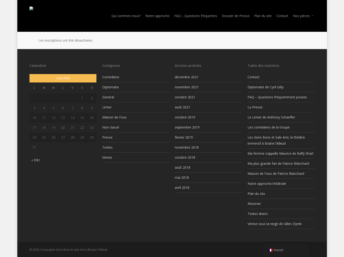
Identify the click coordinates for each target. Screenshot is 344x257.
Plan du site (256, 193)
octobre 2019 (185, 117)
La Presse (255, 107)
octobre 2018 (185, 157)
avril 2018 (182, 187)
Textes (107, 147)
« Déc (35, 160)
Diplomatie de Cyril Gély (266, 87)
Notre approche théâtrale (267, 183)
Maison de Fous (114, 117)
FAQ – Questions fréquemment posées (277, 97)
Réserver (254, 203)
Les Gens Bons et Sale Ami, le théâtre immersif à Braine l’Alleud (276, 140)
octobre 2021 (185, 97)
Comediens (110, 77)
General (108, 97)
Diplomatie (110, 87)
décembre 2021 (186, 77)
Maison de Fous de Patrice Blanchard (276, 173)
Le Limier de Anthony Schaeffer (271, 117)
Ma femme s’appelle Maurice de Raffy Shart (281, 153)
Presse (107, 137)
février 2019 (184, 137)
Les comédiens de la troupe (269, 127)
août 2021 (182, 107)
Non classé (110, 127)
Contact (254, 77)
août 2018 (182, 167)
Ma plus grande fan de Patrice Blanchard (278, 163)
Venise (107, 157)
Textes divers (258, 213)
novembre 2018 (187, 147)
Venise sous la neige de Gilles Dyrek (275, 223)
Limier (107, 107)
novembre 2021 (187, 87)
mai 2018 (182, 177)
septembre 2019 (187, 127)
